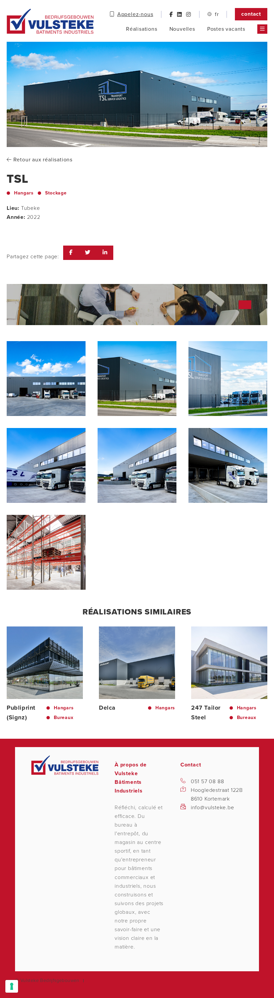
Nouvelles (182, 29)
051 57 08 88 (207, 781)
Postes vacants (226, 29)
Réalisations (141, 29)
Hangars (24, 193)
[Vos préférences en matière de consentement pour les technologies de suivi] (11, 986)
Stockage (56, 193)
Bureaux (63, 717)
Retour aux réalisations (42, 159)
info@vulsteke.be (212, 807)
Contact (251, 14)
